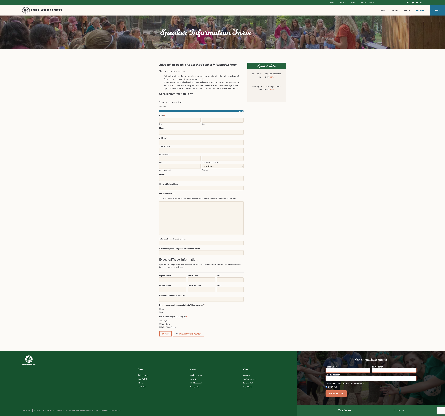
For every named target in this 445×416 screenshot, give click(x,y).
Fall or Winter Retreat (168, 327)
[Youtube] (417, 2)
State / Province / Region (211, 162)
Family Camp (166, 321)
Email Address (332, 375)
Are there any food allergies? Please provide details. (179, 248)
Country (205, 170)
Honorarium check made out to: (172, 295)
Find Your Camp (143, 375)
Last (203, 124)
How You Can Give (249, 379)
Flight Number (165, 276)
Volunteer (246, 375)
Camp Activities (143, 379)
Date (218, 276)
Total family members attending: (172, 239)
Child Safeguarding (196, 383)
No (162, 312)
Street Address (164, 146)
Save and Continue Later (189, 334)
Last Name (377, 367)
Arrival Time (193, 276)
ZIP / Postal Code (165, 170)
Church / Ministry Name (168, 184)
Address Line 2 (164, 154)
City (160, 162)
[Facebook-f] (413, 2)
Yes (162, 309)
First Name (331, 367)
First (160, 124)
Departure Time (194, 285)
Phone (162, 128)
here (272, 76)
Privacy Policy (194, 387)
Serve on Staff (248, 383)
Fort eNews (332, 387)
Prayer (353, 3)
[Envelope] (421, 2)
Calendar (141, 383)
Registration (142, 387)
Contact (193, 379)
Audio (332, 3)
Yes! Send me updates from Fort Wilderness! (344, 384)
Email (162, 174)
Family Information (167, 194)
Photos (343, 3)
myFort (364, 3)
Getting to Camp (196, 375)
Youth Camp (165, 324)
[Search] (408, 3)
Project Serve (247, 387)
